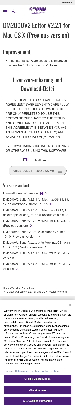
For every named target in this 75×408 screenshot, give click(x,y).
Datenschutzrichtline (27, 371)
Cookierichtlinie (50, 371)
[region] (37, 354)
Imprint (9, 371)
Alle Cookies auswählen (37, 401)
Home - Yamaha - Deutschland (19, 288)
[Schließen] (70, 305)
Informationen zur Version (20, 193)
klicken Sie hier (14, 359)
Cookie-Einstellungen (37, 378)
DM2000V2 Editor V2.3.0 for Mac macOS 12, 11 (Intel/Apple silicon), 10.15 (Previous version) (35, 212)
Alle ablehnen (37, 390)
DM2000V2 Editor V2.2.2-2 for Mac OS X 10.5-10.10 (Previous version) (34, 233)
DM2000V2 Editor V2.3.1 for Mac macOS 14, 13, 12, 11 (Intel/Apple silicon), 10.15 (36, 201)
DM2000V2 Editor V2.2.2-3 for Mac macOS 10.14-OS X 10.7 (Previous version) (37, 244)
